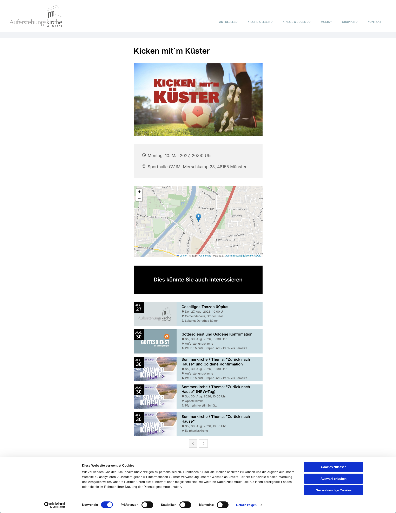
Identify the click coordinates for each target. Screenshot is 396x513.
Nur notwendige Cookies (333, 490)
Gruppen (349, 22)
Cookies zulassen (333, 467)
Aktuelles (227, 22)
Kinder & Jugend (296, 22)
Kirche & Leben (259, 22)
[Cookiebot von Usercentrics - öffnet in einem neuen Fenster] (55, 505)
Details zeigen (246, 505)
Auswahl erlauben (333, 478)
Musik (325, 22)
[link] (228, 22)
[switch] (147, 504)
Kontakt (375, 22)
